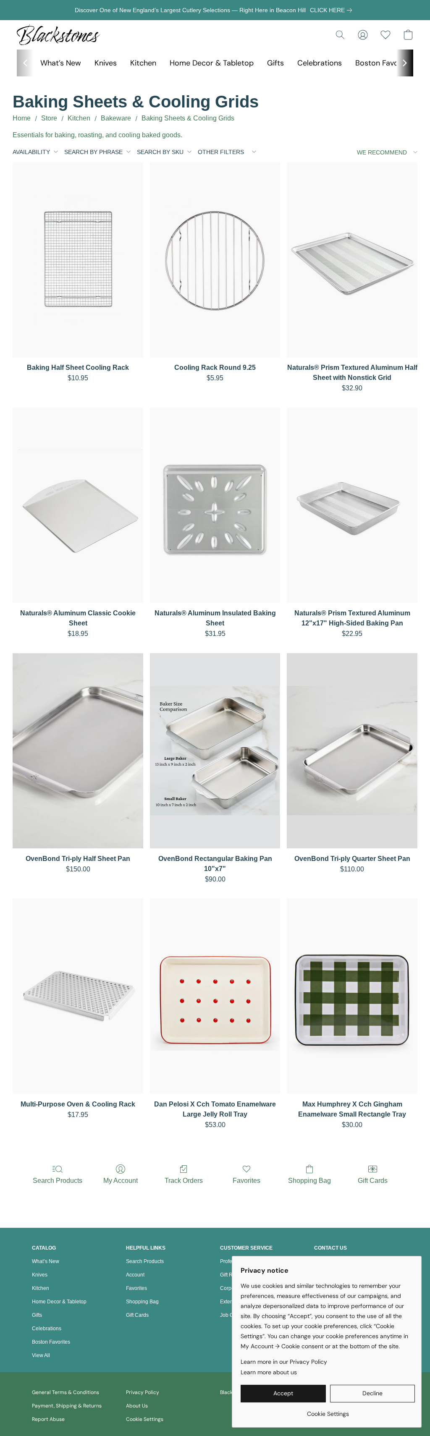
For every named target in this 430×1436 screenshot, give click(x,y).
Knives (105, 63)
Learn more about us (269, 1372)
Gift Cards (373, 1180)
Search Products (57, 1180)
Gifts (275, 63)
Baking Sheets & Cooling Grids (188, 118)
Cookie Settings (144, 1419)
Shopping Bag (309, 1180)
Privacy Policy (142, 1392)
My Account (120, 1180)
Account (135, 1275)
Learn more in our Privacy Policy (284, 1361)
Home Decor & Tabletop (212, 63)
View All (41, 1355)
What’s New (60, 63)
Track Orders (184, 1180)
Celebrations (319, 63)
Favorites (246, 1180)
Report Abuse (48, 1419)
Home (22, 118)
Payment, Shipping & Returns (67, 1405)
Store (49, 118)
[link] (332, 10)
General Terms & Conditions (65, 1392)
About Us (137, 1405)
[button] (58, 34)
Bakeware (116, 118)
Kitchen (143, 63)
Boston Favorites (384, 63)
